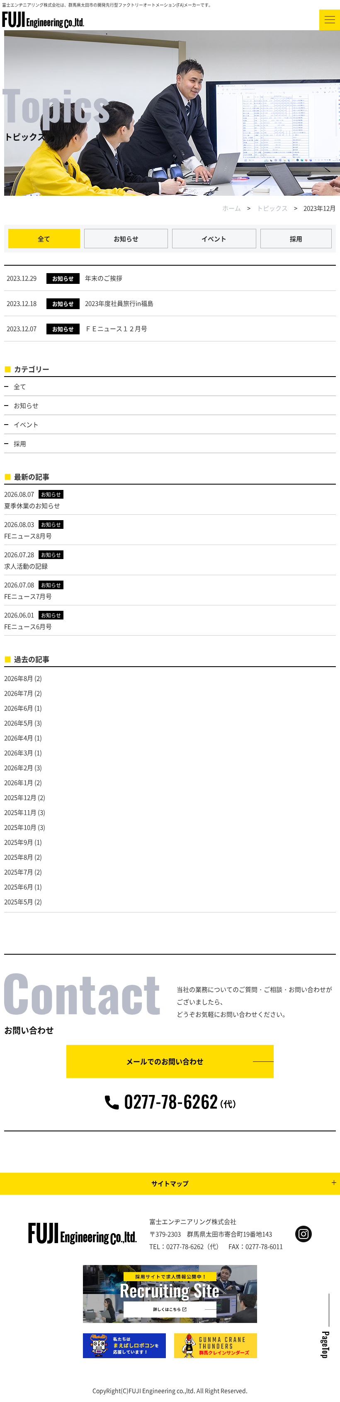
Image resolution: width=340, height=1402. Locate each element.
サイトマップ (170, 1183)
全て (44, 238)
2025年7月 (18, 871)
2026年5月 (18, 722)
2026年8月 (18, 678)
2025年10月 (20, 827)
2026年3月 (18, 752)
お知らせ (126, 238)
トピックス (272, 208)
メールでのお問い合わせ (165, 1061)
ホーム (231, 208)
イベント (214, 238)
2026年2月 (18, 767)
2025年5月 (18, 901)
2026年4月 (18, 737)
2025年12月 (20, 797)
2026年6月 (18, 707)
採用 (296, 238)
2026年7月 (18, 693)
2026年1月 (18, 782)
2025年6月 (18, 886)
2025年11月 (20, 812)
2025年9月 (18, 842)
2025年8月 (18, 856)
